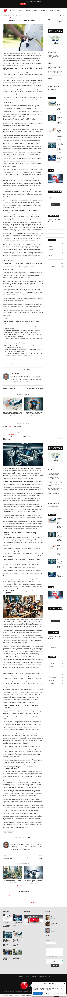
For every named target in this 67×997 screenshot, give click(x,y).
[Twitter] (32, 5)
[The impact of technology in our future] (12, 872)
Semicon (56, 258)
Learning (36, 10)
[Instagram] (34, 5)
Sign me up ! (55, 204)
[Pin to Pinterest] (28, 369)
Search (49, 19)
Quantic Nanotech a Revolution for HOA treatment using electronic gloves (55, 67)
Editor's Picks (56, 246)
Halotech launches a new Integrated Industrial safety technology (33, 412)
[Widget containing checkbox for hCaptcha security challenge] (54, 961)
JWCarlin (53, 917)
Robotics (56, 255)
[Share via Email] (29, 837)
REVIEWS (21, 10)
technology (10, 832)
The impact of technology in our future (12, 880)
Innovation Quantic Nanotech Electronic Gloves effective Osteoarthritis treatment (12, 412)
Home (4, 432)
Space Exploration (56, 260)
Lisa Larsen (54, 923)
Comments (48, 946)
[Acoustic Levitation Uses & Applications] (52, 158)
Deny (47, 993)
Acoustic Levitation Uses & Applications (60, 157)
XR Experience (56, 266)
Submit (55, 966)
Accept (38, 993)
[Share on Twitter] (27, 369)
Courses (51, 10)
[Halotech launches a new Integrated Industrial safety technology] (33, 403)
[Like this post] (24, 369)
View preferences (59, 993)
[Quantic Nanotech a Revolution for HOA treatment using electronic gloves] (52, 130)
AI (56, 243)
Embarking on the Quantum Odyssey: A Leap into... (29, 3)
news (5, 832)
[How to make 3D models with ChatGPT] (7, 952)
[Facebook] (30, 5)
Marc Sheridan (9, 22)
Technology (44, 10)
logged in (10, 426)
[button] (64, 983)
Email (50, 197)
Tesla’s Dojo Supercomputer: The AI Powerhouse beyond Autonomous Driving (55, 73)
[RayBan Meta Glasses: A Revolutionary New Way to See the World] (33, 872)
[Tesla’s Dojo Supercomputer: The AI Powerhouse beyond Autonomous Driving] (52, 145)
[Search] (63, 15)
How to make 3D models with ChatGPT (6, 958)
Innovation (29, 10)
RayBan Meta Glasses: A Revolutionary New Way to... (33, 881)
